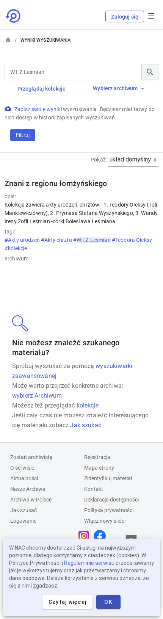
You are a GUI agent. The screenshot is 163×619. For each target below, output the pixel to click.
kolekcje (88, 405)
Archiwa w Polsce (31, 500)
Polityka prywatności (108, 510)
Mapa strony (99, 468)
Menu (151, 16)
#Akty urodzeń (23, 240)
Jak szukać (85, 425)
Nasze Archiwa (27, 489)
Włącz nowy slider (105, 521)
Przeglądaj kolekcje (41, 89)
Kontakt (93, 489)
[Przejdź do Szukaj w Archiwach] (14, 16)
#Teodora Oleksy (132, 240)
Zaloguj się (124, 17)
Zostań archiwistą (31, 457)
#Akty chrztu (57, 240)
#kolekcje (16, 248)
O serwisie (22, 468)
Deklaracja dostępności (111, 500)
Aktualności (24, 478)
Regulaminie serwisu (89, 563)
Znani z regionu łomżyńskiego (56, 183)
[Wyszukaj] (149, 72)
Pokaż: (99, 160)
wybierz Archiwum (37, 395)
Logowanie (23, 521)
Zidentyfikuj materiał (108, 478)
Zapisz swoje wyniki (38, 109)
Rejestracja (97, 457)
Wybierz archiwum (115, 88)
